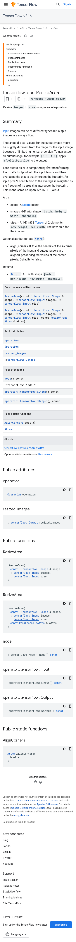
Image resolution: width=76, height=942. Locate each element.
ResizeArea (12, 296)
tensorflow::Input (31, 300)
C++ (55, 28)
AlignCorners (13, 422)
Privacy (18, 916)
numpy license (21, 815)
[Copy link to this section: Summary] (25, 122)
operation (11, 340)
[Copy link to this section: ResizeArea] (26, 552)
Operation (11, 346)
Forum (7, 846)
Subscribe (61, 924)
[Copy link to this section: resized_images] (33, 509)
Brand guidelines (12, 897)
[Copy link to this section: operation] (23, 481)
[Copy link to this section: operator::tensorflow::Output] (56, 698)
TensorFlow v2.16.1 (18, 16)
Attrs (38, 239)
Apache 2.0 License (47, 804)
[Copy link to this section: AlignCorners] (28, 740)
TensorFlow (9, 28)
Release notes (11, 885)
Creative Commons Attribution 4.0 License (35, 800)
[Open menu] (6, 4)
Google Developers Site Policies (28, 808)
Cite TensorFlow (12, 903)
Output (16, 274)
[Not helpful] (31, 36)
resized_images (15, 353)
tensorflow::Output (21, 359)
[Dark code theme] (64, 490)
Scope (26, 205)
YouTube (8, 863)
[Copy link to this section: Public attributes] (39, 470)
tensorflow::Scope (47, 296)
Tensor (39, 222)
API (22, 28)
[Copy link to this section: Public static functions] (51, 729)
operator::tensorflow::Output (26, 401)
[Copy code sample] (70, 490)
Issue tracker (10, 879)
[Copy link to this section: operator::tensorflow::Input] (53, 670)
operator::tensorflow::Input (25, 391)
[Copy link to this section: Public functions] (38, 541)
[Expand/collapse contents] (23, 44)
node (7, 378)
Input (6, 131)
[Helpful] (25, 36)
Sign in (67, 4)
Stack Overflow (12, 891)
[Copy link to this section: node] (15, 641)
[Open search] (58, 4)
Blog (5, 840)
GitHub (7, 851)
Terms (7, 916)
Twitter (7, 857)
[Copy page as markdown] (19, 99)
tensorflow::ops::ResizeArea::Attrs (24, 448)
